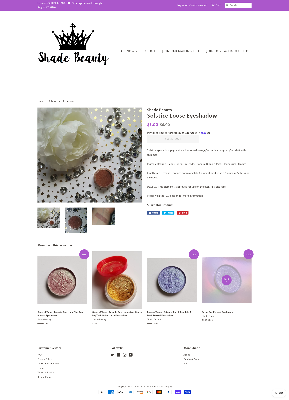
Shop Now (126, 51)
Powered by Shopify (162, 386)
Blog (185, 363)
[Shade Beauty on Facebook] (118, 355)
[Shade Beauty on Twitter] (112, 355)
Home (40, 101)
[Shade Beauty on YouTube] (131, 355)
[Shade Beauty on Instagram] (124, 355)
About (149, 51)
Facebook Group (191, 359)
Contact (41, 368)
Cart (218, 5)
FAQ (39, 354)
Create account (198, 5)
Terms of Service (45, 372)
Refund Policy (44, 376)
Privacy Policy (44, 359)
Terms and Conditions (48, 363)
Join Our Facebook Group (229, 51)
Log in (180, 5)
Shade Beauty (144, 386)
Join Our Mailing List (181, 51)
